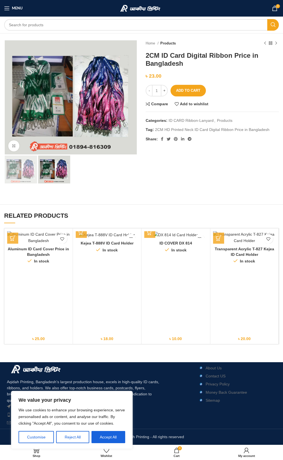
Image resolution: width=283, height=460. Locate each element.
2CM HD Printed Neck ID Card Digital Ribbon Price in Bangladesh (212, 129)
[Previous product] (265, 43)
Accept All (108, 437)
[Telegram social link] (189, 139)
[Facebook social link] (162, 139)
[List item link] (231, 368)
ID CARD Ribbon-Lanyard (191, 120)
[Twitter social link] (168, 139)
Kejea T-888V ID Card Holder (107, 243)
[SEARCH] (273, 25)
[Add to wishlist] (62, 239)
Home (151, 43)
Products (168, 43)
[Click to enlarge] (13, 145)
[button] (12, 238)
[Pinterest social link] (175, 139)
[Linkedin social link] (182, 139)
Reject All (73, 437)
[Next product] (276, 43)
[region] (72, 420)
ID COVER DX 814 (175, 243)
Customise (36, 437)
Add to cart (188, 90)
